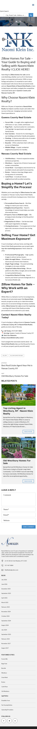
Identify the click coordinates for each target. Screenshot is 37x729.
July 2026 (4, 579)
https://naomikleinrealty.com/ (12, 338)
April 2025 (4, 598)
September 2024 (6, 620)
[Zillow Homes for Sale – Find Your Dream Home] (18, 42)
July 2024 (4, 630)
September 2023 (6, 634)
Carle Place (4, 686)
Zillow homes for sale (16, 355)
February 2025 (5, 607)
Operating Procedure (7, 709)
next (14, 374)
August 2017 (5, 648)
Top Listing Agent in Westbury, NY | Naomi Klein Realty (18, 411)
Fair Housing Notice (6, 705)
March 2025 (4, 602)
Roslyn (3, 682)
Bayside (3, 668)
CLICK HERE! (21, 69)
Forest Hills (4, 659)
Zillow (5, 355)
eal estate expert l (16, 299)
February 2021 (5, 639)
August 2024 (5, 625)
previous (16, 366)
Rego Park (4, 663)
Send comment (28, 527)
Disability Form (5, 700)
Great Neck (4, 677)
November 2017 (6, 643)
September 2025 (6, 593)
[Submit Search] (31, 15)
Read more (28, 431)
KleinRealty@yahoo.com (11, 570)
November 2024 (6, 611)
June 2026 (4, 584)
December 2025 (6, 589)
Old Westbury (5, 691)
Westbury (4, 673)
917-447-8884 (9, 565)
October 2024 (5, 616)
